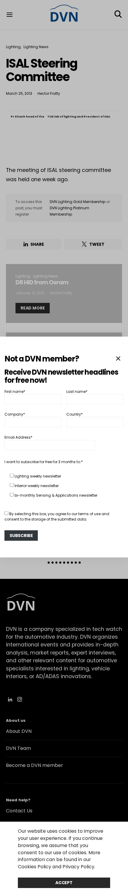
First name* (14, 391)
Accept (64, 883)
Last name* (77, 391)
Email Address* (18, 437)
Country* (74, 414)
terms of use (89, 513)
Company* (14, 414)
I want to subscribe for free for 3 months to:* (43, 461)
